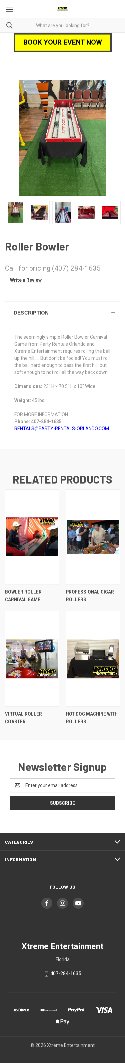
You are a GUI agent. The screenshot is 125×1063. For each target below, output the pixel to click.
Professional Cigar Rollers (90, 596)
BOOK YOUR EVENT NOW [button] (62, 42)
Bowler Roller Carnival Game (23, 596)
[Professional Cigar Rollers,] (93, 537)
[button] (23, 280)
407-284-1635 (65, 973)
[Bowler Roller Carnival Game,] (32, 537)
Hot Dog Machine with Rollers (92, 718)
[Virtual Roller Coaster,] (32, 658)
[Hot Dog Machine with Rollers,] (93, 658)
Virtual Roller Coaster (23, 718)
